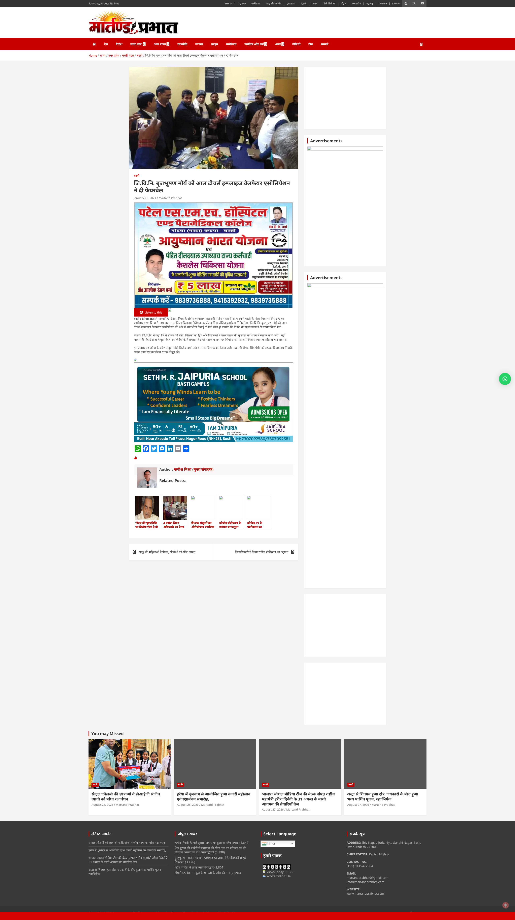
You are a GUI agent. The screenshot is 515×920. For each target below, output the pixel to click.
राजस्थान (383, 3)
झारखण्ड (291, 3)
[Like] (135, 458)
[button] (505, 379)
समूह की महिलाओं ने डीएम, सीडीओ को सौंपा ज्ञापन (167, 552)
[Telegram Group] (135, 360)
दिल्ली (303, 3)
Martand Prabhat (170, 198)
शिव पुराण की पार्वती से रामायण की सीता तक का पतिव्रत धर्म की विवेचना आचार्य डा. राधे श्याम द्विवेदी (210, 850)
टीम (310, 44)
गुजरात (243, 3)
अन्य (278, 44)
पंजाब (314, 3)
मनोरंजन (231, 44)
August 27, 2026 (273, 809)
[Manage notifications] (505, 905)
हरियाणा (396, 3)
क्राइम (214, 44)
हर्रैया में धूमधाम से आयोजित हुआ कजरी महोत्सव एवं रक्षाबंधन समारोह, (213, 796)
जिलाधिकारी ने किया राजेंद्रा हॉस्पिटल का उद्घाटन (261, 552)
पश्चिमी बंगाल (329, 3)
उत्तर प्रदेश (229, 3)
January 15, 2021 (145, 198)
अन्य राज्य (160, 44)
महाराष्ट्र (369, 3)
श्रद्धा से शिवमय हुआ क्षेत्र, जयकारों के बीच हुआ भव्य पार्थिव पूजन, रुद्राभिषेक (382, 796)
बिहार (343, 3)
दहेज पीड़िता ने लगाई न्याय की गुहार (194, 867)
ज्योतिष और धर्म (254, 44)
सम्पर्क (324, 44)
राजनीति (182, 44)
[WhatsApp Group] (169, 313)
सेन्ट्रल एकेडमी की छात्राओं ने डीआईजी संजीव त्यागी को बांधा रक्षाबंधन (126, 796)
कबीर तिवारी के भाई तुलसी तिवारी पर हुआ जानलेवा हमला (207, 843)
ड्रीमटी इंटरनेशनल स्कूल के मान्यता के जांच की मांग (202, 873)
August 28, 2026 (102, 805)
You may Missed (107, 733)
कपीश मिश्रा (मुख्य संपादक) (193, 469)
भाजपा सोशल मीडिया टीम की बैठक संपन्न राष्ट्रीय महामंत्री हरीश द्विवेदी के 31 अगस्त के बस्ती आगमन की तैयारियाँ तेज (298, 799)
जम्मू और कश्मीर (273, 3)
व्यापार (199, 44)
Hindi (271, 843)
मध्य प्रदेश (356, 3)
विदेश (119, 44)
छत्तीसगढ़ (255, 3)
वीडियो (296, 44)
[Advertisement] (345, 98)
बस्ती (136, 175)
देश (106, 44)
